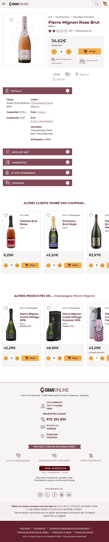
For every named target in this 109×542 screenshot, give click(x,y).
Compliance (39, 528)
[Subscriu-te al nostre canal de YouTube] (61, 494)
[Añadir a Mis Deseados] (6, 215)
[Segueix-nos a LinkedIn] (68, 494)
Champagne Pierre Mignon (42, 105)
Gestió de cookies (84, 532)
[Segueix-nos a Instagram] (40, 494)
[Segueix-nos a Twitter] (47, 494)
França (41, 112)
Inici (50, 17)
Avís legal (25, 528)
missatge (51, 429)
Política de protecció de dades (33, 532)
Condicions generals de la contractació (69, 528)
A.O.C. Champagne (42, 121)
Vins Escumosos (62, 17)
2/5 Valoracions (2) (80, 31)
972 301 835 (56, 419)
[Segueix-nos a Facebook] (54, 494)
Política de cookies (61, 532)
